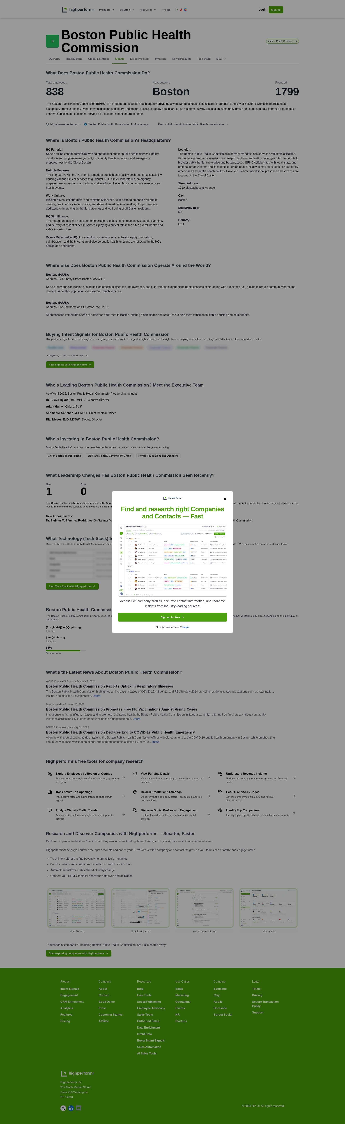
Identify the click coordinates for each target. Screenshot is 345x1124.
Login (186, 627)
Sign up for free (170, 617)
